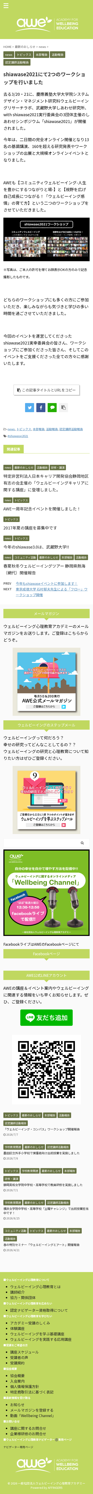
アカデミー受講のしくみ (30, 1323)
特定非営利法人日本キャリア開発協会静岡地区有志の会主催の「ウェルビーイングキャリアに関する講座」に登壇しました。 (46, 482)
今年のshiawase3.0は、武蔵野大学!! (36, 547)
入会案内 (17, 1381)
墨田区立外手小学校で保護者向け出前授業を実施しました (41, 1153)
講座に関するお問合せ (28, 1428)
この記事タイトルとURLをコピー (49, 390)
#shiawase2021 (18, 436)
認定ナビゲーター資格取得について (39, 1310)
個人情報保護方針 (24, 1386)
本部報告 (38, 429)
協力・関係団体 (22, 1297)
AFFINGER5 (55, 1487)
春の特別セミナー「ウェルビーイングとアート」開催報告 (41, 1245)
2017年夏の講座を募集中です (30, 528)
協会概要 (17, 1375)
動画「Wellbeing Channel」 (33, 1415)
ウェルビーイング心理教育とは (35, 1286)
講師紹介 (17, 1292)
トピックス (23, 429)
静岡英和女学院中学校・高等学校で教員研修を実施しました (43, 1185)
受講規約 (17, 1363)
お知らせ (17, 1404)
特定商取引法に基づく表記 (31, 1392)
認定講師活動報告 (71, 429)
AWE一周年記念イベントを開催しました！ (42, 509)
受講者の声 (19, 1357)
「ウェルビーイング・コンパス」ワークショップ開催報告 (41, 1129)
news (11, 429)
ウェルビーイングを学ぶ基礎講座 (37, 1333)
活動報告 (52, 429)
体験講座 (17, 1328)
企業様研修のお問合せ (28, 1433)
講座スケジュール (24, 1352)
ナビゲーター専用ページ (18, 1447)
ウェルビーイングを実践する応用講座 (41, 1339)
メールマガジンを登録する (31, 1410)
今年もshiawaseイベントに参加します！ (47, 583)
